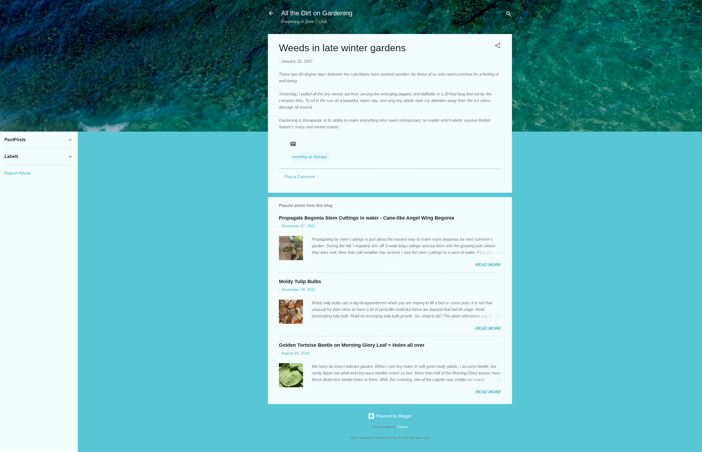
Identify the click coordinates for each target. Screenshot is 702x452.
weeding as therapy (309, 156)
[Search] (508, 15)
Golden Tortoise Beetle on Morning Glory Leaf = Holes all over (351, 345)
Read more (488, 264)
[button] (497, 46)
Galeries (402, 426)
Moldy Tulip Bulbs (300, 281)
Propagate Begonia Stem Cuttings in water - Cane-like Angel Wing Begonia (366, 218)
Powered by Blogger (393, 416)
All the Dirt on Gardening (316, 13)
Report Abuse (17, 173)
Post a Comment (299, 176)
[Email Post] (293, 145)
